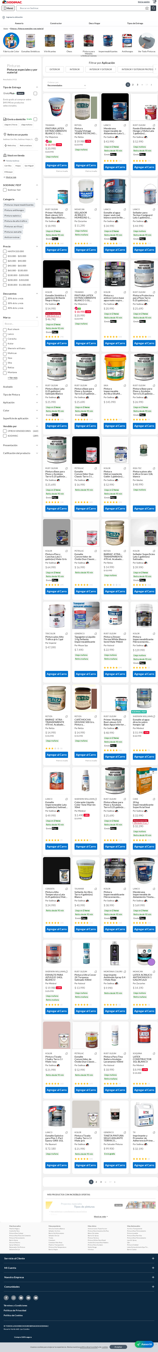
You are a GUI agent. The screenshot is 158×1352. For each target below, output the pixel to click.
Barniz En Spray (93, 1235)
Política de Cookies (13, 1315)
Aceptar (118, 1347)
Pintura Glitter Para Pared (97, 1240)
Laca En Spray (132, 1240)
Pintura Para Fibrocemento (136, 1231)
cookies (105, 1347)
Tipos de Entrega (135, 23)
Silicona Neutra (14, 1242)
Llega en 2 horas (10, 124)
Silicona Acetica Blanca (57, 1228)
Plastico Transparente (56, 1245)
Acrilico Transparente (134, 1228)
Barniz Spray (13, 1240)
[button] (87, 8)
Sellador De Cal (54, 1235)
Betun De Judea (93, 1233)
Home (5, 28)
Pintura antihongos (14, 210)
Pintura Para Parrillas (134, 1235)
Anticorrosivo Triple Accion (97, 1228)
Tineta (51, 1238)
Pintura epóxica (12, 215)
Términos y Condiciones (15, 1305)
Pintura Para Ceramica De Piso (98, 1231)
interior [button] (75, 69)
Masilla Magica (14, 1228)
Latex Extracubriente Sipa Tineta (138, 1247)
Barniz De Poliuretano (56, 1233)
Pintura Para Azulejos (95, 1245)
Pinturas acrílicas (13, 226)
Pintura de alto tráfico (15, 221)
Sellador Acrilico (54, 1231)
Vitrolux (91, 1249)
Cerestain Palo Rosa (55, 1242)
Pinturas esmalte (12, 232)
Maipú (18, 166)
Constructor (56, 23)
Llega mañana (26, 124)
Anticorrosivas (12, 237)
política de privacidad (89, 1347)
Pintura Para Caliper (16, 1233)
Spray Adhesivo (14, 1245)
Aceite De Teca (14, 1231)
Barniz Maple (53, 1249)
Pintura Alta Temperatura (57, 1247)
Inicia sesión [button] (144, 1)
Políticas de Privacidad (15, 1310)
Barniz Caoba (131, 1249)
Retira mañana (26, 145)
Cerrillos (7, 166)
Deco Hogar (94, 23)
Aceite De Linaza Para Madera (98, 1242)
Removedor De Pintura (17, 1247)
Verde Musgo (92, 1247)
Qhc (128, 1242)
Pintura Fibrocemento (17, 1238)
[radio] (105, 161)
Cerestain (52, 1240)
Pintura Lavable (132, 1233)
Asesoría (19, 23)
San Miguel (29, 166)
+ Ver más (12, 377)
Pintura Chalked (132, 1245)
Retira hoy (12, 145)
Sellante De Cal (14, 1249)
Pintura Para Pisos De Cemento (20, 1235)
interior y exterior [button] (100, 69)
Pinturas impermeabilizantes (19, 205)
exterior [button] (55, 69)
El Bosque (8, 172)
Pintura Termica (93, 1238)
